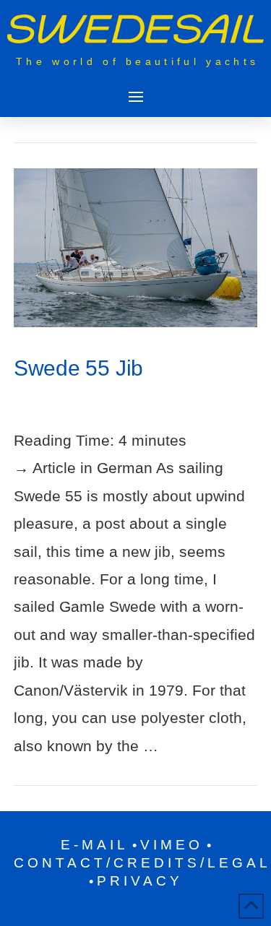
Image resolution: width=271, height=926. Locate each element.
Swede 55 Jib (79, 368)
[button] (135, 96)
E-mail (95, 844)
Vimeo (171, 844)
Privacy (140, 880)
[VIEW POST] (136, 247)
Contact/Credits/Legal (142, 862)
